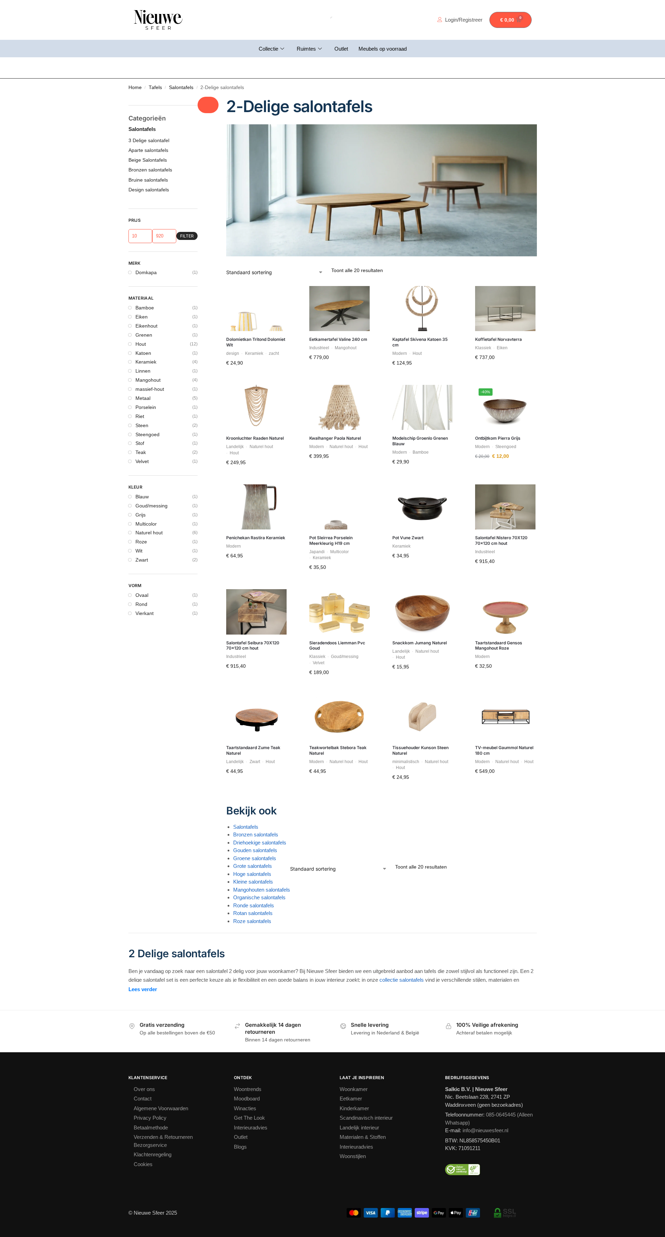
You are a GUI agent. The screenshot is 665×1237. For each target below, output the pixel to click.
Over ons (144, 1089)
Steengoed (147, 434)
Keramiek (145, 362)
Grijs (140, 515)
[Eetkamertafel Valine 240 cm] (339, 308)
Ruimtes (306, 49)
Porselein (145, 407)
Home (135, 87)
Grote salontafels (252, 866)
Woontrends (247, 1089)
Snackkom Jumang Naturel (419, 642)
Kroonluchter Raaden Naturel (255, 438)
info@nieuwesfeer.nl (485, 1130)
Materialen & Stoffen (363, 1137)
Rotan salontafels (253, 913)
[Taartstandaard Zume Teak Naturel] (256, 717)
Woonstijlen (353, 1156)
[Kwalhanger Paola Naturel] (339, 407)
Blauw (142, 496)
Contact (143, 1098)
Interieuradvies (250, 1127)
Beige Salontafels (147, 160)
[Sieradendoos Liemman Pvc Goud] (339, 612)
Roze (141, 541)
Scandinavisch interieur (366, 1118)
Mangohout (148, 380)
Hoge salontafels (252, 874)
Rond (141, 604)
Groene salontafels (254, 858)
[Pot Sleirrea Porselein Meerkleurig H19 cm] (339, 507)
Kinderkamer (354, 1108)
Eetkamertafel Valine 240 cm (338, 339)
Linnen (142, 371)
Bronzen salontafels (255, 834)
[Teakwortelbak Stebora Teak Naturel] (339, 717)
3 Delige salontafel (148, 140)
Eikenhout (146, 326)
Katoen (143, 353)
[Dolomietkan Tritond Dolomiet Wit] (256, 308)
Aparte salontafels (148, 150)
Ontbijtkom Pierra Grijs (497, 438)
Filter (187, 236)
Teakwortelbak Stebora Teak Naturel (338, 750)
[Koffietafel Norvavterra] (505, 308)
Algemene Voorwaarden (161, 1108)
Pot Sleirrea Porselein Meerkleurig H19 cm (331, 540)
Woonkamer (354, 1089)
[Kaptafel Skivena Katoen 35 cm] (422, 308)
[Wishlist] (276, 296)
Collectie (268, 49)
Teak (140, 452)
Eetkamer (351, 1098)
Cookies (143, 1164)
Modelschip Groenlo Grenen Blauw (420, 440)
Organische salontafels (259, 897)
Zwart (141, 560)
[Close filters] (208, 105)
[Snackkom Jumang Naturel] (422, 612)
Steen (141, 425)
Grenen (143, 335)
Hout (140, 344)
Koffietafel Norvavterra (498, 339)
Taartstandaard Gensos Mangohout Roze (498, 645)
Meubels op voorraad (383, 49)
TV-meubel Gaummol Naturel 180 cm (504, 750)
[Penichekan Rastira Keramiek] (256, 507)
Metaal (142, 398)
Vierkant (144, 613)
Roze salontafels (252, 921)
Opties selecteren (505, 372)
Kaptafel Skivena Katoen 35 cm (420, 342)
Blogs (240, 1147)
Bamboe (144, 307)
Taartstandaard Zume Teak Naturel (253, 750)
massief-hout (149, 389)
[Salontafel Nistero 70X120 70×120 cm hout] (505, 507)
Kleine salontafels (253, 882)
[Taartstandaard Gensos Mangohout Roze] (505, 612)
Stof (139, 443)
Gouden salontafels (255, 850)
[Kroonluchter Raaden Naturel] (256, 407)
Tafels (155, 87)
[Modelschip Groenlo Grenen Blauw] (422, 407)
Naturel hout (149, 532)
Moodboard (247, 1098)
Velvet (142, 461)
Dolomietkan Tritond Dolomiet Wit (255, 342)
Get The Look (249, 1118)
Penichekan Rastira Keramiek (255, 537)
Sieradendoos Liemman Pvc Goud (337, 645)
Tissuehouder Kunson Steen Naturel (420, 750)
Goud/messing (151, 505)
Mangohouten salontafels (261, 890)
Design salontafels (148, 189)
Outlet (341, 49)
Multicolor (146, 524)
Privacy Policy (150, 1118)
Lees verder (142, 989)
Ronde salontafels (253, 905)
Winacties (245, 1108)
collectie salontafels (401, 980)
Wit (138, 551)
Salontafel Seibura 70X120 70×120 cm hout (252, 645)
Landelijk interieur (359, 1127)
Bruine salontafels (148, 180)
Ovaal (141, 595)
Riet (139, 416)
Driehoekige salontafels (259, 843)
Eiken (141, 317)
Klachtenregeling (152, 1154)
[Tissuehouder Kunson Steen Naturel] (422, 717)
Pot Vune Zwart (407, 537)
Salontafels (181, 87)
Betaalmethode (151, 1127)
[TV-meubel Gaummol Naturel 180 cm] (505, 717)
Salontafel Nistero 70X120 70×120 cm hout (501, 540)
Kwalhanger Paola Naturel (335, 438)
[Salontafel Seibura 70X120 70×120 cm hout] (256, 612)
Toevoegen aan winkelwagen (256, 380)
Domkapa (146, 272)
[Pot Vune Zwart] (422, 507)
